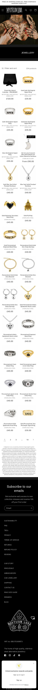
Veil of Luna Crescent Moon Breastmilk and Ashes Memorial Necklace (28, 154)
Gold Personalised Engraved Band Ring (10, 246)
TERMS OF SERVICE (11, 540)
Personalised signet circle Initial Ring (10, 394)
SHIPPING (8, 583)
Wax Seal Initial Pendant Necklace (28, 185)
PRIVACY (7, 535)
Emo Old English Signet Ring (9, 153)
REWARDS (8, 597)
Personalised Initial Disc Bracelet (28, 276)
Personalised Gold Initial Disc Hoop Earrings (28, 246)
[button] (2, 10)
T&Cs (6, 530)
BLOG (6, 602)
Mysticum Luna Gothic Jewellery (22, 689)
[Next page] (33, 439)
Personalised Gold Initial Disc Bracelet (10, 276)
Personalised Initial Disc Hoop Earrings (10, 305)
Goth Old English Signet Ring (10, 122)
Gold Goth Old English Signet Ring (28, 91)
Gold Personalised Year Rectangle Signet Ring (28, 424)
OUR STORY (8, 563)
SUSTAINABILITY (10, 521)
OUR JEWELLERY (10, 578)
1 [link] (4, 440)
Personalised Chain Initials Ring (10, 365)
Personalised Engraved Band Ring (28, 335)
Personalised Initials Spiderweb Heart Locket (10, 335)
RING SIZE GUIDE (10, 592)
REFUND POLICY (10, 549)
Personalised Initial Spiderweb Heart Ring (10, 424)
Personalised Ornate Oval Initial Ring (28, 394)
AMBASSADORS (10, 573)
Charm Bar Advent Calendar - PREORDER (9, 91)
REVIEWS (7, 554)
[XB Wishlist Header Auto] (30, 9)
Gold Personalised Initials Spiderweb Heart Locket (28, 305)
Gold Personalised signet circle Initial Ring (28, 365)
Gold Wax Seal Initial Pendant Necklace (10, 185)
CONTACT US (9, 587)
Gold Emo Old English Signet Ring (28, 122)
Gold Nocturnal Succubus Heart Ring (10, 216)
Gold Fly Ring (28, 215)
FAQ (5, 525)
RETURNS (8, 545)
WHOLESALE (9, 568)
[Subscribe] (31, 508)
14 (27, 440)
